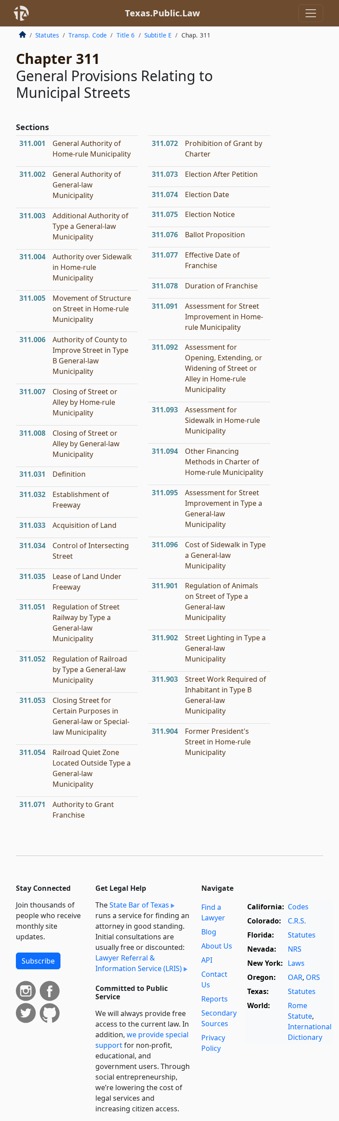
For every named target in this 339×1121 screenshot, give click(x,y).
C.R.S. (297, 921)
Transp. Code (87, 35)
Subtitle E (158, 35)
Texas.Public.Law (162, 13)
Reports (214, 999)
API (206, 960)
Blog (208, 932)
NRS (294, 949)
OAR (295, 977)
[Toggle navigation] (310, 13)
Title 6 (126, 35)
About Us (216, 946)
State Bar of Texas (139, 905)
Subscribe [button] (38, 961)
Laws (296, 963)
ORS (313, 977)
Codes (298, 907)
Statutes (47, 35)
